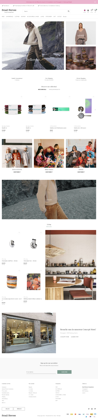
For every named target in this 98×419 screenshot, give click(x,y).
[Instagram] (92, 408)
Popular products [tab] (54, 89)
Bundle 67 (28, 128)
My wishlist (31, 394)
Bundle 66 (4, 128)
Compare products (32, 396)
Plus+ (55, 415)
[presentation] (3, 110)
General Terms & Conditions (7, 389)
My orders (31, 389)
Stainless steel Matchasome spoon (58, 128)
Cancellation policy (5, 392)
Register (30, 387)
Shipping (3, 396)
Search (69, 11)
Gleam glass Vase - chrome (30, 260)
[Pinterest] (95, 408)
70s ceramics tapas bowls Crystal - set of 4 (11, 299)
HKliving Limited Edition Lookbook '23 (33, 299)
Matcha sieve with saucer (80, 128)
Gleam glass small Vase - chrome (10, 260)
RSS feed (58, 415)
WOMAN (23, 16)
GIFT (54, 16)
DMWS (51, 415)
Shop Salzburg (5, 398)
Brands (64, 16)
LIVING (42, 16)
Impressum (4, 387)
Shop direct (17, 172)
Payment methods (5, 394)
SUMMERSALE (9, 16)
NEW (3, 16)
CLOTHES (17, 16)
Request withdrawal (33, 392)
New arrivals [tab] (42, 89)
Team (3, 400)
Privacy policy (4, 390)
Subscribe (64, 372)
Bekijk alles (49, 226)
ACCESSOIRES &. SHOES (33, 16)
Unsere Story (75, 337)
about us (3, 402)
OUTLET (59, 16)
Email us (19, 408)
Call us (7, 408)
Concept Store (64, 337)
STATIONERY (49, 16)
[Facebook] (88, 408)
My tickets (31, 390)
